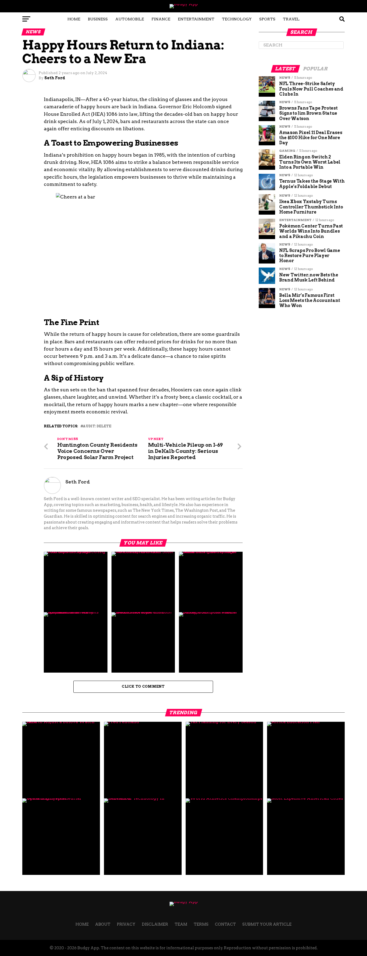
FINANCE (161, 19)
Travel (291, 19)
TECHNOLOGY (237, 19)
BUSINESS (98, 19)
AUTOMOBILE (129, 19)
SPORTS (267, 19)
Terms (201, 924)
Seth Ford (54, 78)
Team (181, 924)
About (102, 924)
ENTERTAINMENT (196, 19)
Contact (225, 924)
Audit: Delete (97, 426)
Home (73, 19)
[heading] (143, 255)
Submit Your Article (267, 924)
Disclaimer (155, 924)
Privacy (126, 924)
